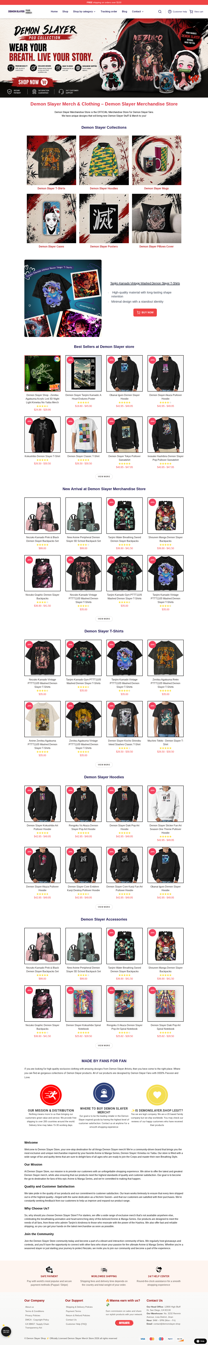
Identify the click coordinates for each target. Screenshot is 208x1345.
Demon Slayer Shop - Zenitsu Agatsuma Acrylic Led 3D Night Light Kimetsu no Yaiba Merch (42, 399)
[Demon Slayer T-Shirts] (51, 160)
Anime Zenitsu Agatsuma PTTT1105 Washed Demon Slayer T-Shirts (42, 744)
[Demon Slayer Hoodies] (104, 160)
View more (104, 477)
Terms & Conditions (34, 1311)
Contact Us (71, 1319)
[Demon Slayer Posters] (104, 218)
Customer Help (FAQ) (76, 1324)
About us (29, 1307)
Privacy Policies (32, 1315)
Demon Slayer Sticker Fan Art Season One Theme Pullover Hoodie (166, 829)
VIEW (42, 388)
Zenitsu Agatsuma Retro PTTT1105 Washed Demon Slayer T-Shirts (165, 683)
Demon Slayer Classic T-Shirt (83, 456)
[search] (160, 12)
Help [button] (202, 1341)
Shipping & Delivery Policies (79, 1307)
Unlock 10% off (6, 1331)
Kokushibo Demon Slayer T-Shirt (42, 456)
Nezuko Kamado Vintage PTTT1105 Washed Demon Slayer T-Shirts (83, 598)
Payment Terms (73, 1311)
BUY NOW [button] (147, 312)
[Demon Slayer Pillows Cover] (156, 218)
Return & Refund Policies (78, 1315)
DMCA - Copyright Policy (37, 1319)
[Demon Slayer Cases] (51, 218)
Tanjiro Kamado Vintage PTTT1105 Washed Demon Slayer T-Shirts (165, 598)
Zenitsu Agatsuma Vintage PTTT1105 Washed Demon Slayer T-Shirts (83, 744)
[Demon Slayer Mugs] (156, 160)
